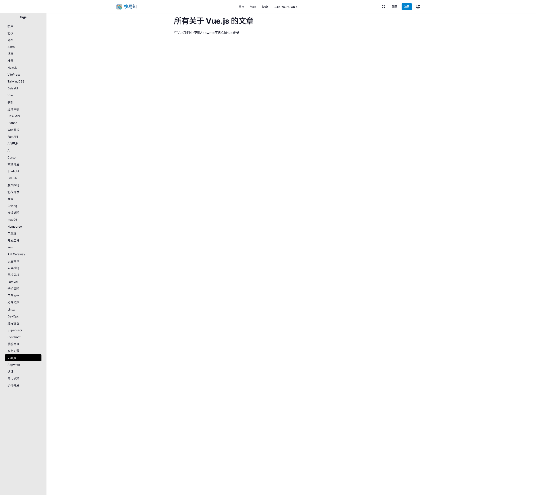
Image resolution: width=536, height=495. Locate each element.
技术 (10, 26)
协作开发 (13, 192)
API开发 (13, 143)
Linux (11, 309)
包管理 (12, 233)
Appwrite (14, 364)
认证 (10, 371)
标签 (10, 60)
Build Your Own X (286, 7)
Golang (12, 206)
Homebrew (15, 226)
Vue (10, 95)
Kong (11, 247)
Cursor (12, 157)
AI (9, 150)
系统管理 (13, 344)
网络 (10, 40)
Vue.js (12, 358)
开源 (10, 199)
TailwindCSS (16, 81)
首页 (241, 7)
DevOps (13, 316)
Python (12, 123)
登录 (394, 6)
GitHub (12, 178)
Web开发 (13, 129)
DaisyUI (13, 88)
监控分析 (13, 275)
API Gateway (16, 254)
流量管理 (13, 261)
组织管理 (13, 288)
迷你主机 (13, 109)
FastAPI (13, 136)
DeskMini (14, 116)
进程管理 (13, 323)
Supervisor (15, 330)
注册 (406, 6)
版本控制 (13, 185)
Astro (11, 47)
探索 (265, 7)
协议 (10, 33)
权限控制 (13, 302)
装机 (10, 102)
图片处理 (13, 378)
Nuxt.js (12, 67)
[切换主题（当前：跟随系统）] (418, 7)
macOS (13, 219)
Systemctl (14, 337)
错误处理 (13, 212)
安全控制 (13, 268)
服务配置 (13, 351)
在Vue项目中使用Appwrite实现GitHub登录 (206, 33)
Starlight (13, 171)
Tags (23, 17)
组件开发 (13, 385)
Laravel (13, 282)
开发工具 (13, 240)
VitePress (14, 74)
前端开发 (13, 164)
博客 (10, 53)
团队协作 (13, 295)
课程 (253, 7)
